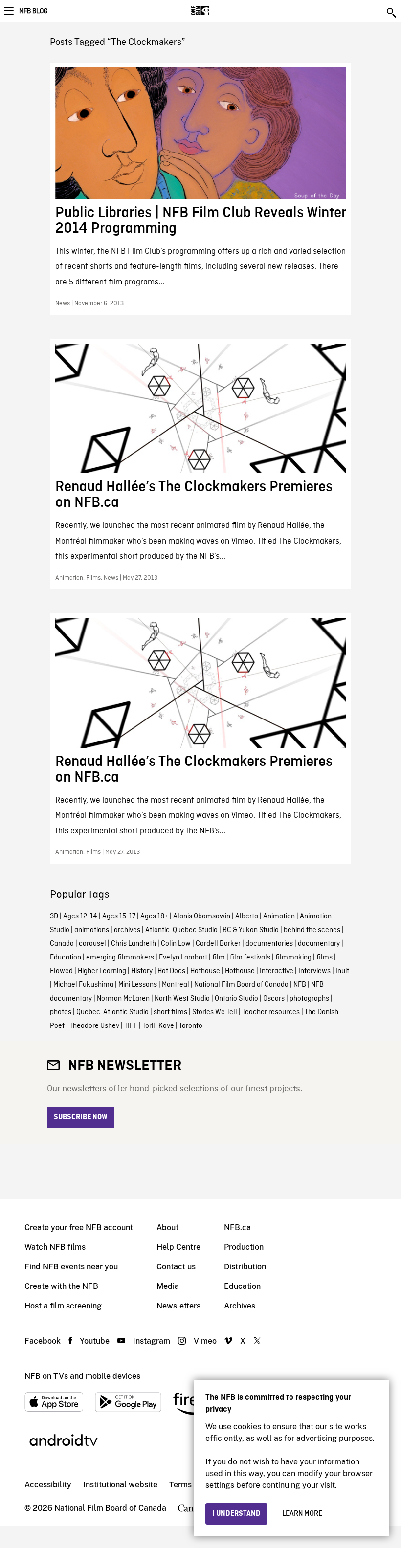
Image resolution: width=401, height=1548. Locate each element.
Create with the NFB (61, 1286)
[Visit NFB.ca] (217, 10)
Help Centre (178, 1247)
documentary (319, 944)
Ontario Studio (236, 998)
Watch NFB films (55, 1247)
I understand (236, 1514)
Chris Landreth (133, 944)
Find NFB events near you (71, 1266)
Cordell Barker (218, 944)
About (167, 1227)
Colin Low (176, 944)
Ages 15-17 (118, 916)
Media (167, 1286)
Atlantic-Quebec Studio (181, 930)
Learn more (302, 1514)
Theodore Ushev (94, 1026)
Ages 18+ (154, 916)
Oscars (274, 998)
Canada (62, 944)
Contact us (176, 1266)
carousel (92, 944)
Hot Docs (171, 971)
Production (244, 1247)
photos (60, 1012)
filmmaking (293, 957)
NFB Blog (33, 11)
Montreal (175, 985)
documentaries (269, 944)
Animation (279, 916)
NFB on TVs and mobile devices (82, 1376)
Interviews (314, 971)
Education (65, 957)
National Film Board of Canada (241, 985)
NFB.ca (237, 1227)
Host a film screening (63, 1305)
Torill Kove (158, 1026)
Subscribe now (81, 1117)
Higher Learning (102, 971)
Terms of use (192, 1484)
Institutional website (120, 1484)
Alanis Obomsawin (201, 916)
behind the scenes (312, 930)
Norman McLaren (123, 998)
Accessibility (47, 1484)
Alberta (246, 916)
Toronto (190, 1026)
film (218, 957)
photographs (309, 998)
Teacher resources (271, 1012)
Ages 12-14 (80, 916)
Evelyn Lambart (183, 957)
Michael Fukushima (83, 985)
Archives (239, 1305)
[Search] (392, 13)
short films (170, 1012)
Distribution (245, 1266)
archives (127, 930)
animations (91, 930)
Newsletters (178, 1305)
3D (54, 916)
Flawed (61, 971)
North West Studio (182, 998)
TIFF (130, 1026)
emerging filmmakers (120, 957)
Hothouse (205, 971)
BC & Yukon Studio (251, 930)
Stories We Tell (214, 1012)
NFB (299, 985)
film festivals (250, 957)
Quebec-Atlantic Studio (112, 1012)
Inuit (342, 971)
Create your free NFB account (78, 1227)
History (142, 971)
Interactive (276, 971)
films (324, 957)
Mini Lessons (137, 985)
